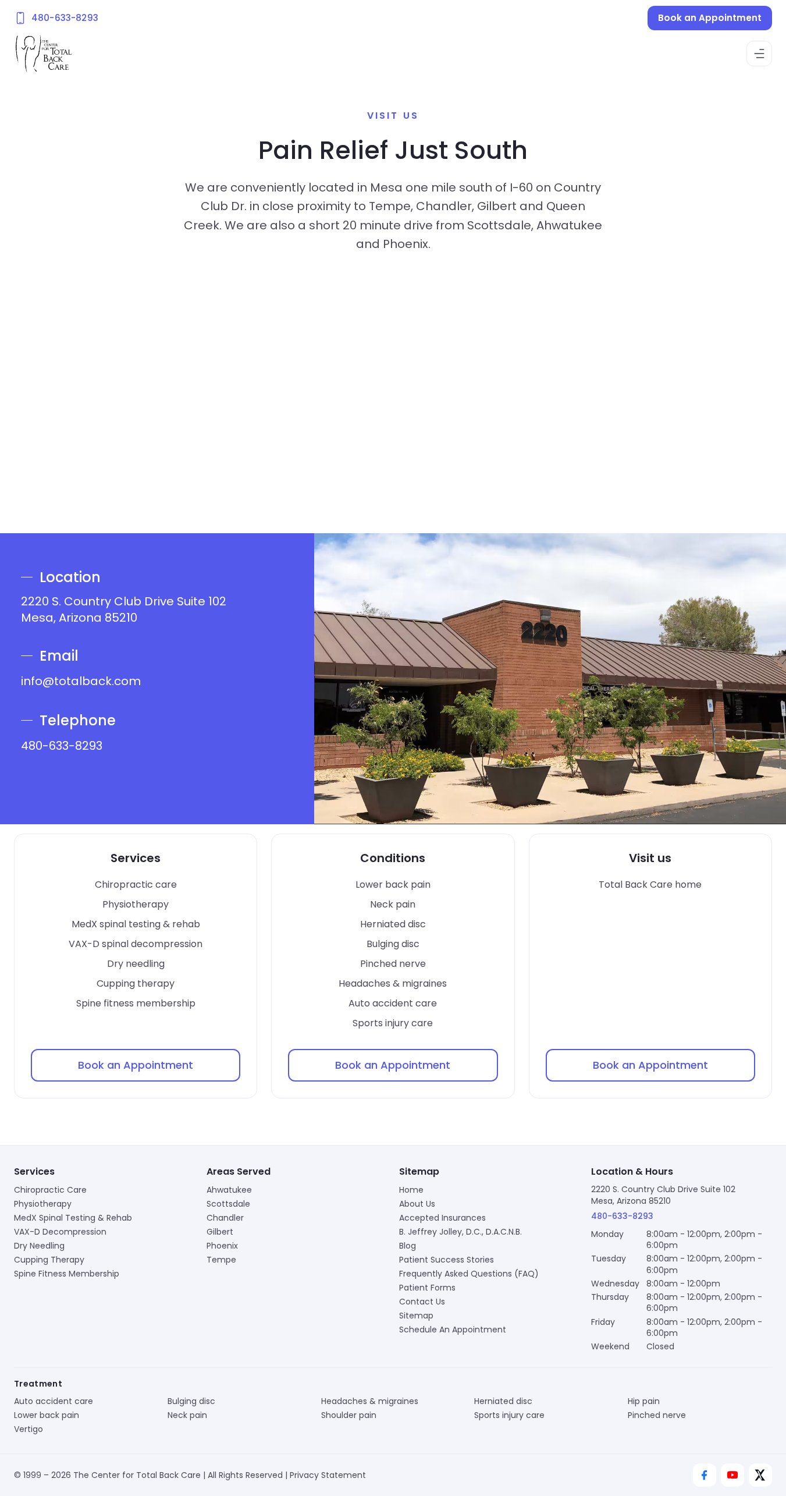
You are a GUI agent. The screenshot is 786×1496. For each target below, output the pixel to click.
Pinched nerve (393, 963)
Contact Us (422, 1301)
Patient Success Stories (446, 1259)
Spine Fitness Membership (66, 1273)
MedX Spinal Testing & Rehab (73, 1218)
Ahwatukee (229, 1190)
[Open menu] (759, 53)
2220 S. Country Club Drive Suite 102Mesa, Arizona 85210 (663, 1194)
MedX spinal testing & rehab (136, 924)
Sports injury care (393, 1023)
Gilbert (220, 1232)
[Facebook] (704, 1475)
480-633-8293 (61, 746)
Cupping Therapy (49, 1259)
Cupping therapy (136, 983)
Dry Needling (39, 1246)
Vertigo (28, 1429)
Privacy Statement (328, 1475)
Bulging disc (393, 944)
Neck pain (392, 904)
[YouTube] (732, 1475)
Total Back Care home (650, 884)
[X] (760, 1475)
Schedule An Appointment (452, 1329)
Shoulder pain (348, 1415)
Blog (407, 1246)
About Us (417, 1204)
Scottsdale (228, 1204)
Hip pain (644, 1401)
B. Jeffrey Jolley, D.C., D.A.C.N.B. (460, 1232)
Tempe (221, 1259)
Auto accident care (392, 1003)
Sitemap (416, 1315)
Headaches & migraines (393, 983)
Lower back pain (393, 884)
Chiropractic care (136, 884)
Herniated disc (393, 924)
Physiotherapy (135, 904)
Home (411, 1190)
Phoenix (222, 1246)
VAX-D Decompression (60, 1232)
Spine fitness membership (135, 1003)
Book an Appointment (710, 18)
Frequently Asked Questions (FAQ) (469, 1273)
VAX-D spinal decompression (135, 944)
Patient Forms (427, 1287)
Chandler (225, 1218)
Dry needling (136, 963)
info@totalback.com (81, 681)
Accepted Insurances (442, 1218)
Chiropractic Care (50, 1190)
